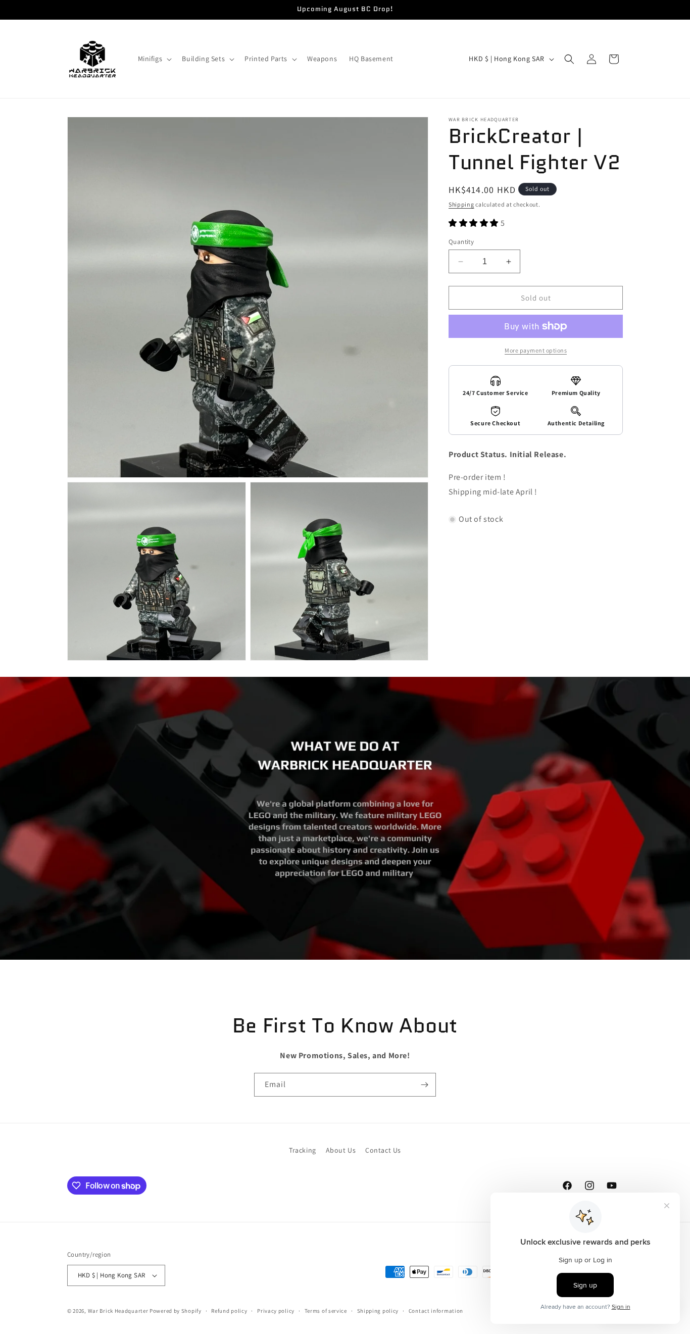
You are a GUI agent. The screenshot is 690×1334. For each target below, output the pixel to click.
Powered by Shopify (176, 1310)
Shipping (461, 204)
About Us (341, 1150)
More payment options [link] (536, 350)
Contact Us (383, 1150)
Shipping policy (378, 1310)
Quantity (461, 241)
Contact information (436, 1310)
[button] (154, 58)
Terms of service (326, 1310)
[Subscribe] (424, 1085)
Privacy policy (275, 1310)
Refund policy (229, 1310)
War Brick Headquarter (118, 1310)
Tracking (302, 1150)
